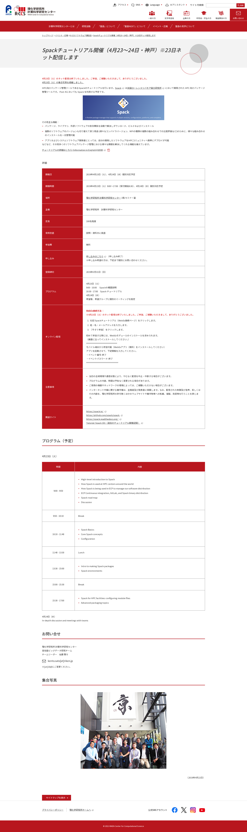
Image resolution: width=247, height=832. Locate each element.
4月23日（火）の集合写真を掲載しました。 (63, 82)
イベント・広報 (61, 35)
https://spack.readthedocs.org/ (102, 418)
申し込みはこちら (94, 256)
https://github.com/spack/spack (103, 415)
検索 (242, 5)
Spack (118, 87)
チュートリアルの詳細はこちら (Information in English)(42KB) (72, 149)
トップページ (47, 35)
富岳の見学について (185, 26)
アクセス (122, 5)
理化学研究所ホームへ (80, 809)
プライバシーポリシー (52, 809)
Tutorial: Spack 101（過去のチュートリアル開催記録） (113, 422)
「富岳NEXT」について (133, 26)
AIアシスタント (177, 5)
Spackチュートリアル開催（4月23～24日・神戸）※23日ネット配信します (124, 35)
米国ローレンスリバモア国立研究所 (144, 87)
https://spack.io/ (95, 411)
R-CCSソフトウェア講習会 (81, 35)
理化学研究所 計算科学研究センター (103, 197)
